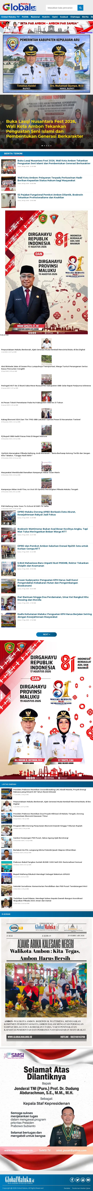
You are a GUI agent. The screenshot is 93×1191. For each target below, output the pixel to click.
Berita (85, 17)
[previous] (3, 122)
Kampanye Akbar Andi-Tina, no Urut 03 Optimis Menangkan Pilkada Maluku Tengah (39, 489)
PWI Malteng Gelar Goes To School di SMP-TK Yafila (25, 506)
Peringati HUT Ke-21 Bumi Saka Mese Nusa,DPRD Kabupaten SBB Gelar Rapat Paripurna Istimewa (46, 386)
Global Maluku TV (10, 17)
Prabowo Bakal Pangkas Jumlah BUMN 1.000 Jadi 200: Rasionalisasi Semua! (47, 862)
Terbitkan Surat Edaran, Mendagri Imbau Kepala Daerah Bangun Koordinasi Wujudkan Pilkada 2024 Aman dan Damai (47, 899)
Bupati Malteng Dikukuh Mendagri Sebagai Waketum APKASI (41, 874)
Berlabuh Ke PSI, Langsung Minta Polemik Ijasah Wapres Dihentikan (44, 850)
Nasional (35, 17)
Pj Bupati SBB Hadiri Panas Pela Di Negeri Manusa (24, 436)
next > (46, 634)
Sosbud (64, 17)
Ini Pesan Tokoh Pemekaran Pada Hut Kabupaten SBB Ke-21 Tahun (32, 403)
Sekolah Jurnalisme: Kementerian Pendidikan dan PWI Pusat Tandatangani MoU (50, 886)
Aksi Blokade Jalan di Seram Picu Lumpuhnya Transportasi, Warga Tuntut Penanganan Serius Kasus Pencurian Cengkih (44, 367)
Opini (55, 17)
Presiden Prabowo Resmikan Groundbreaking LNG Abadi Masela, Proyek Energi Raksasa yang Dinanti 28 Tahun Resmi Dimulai (49, 791)
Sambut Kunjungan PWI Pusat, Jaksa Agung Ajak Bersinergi (40, 838)
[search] (80, 8)
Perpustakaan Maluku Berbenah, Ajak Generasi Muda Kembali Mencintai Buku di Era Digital (52, 803)
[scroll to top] (87, 1187)
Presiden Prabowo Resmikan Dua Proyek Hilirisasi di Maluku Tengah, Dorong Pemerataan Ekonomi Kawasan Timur (48, 815)
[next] (90, 122)
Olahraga (75, 17)
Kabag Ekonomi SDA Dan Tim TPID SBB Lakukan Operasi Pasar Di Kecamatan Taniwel (40, 419)
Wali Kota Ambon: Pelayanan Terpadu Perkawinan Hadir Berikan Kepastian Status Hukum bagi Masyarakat (44, 129)
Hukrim (46, 17)
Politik (25, 17)
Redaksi (67, 1188)
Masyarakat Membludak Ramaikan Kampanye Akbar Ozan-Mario (30, 472)
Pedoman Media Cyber (81, 1188)
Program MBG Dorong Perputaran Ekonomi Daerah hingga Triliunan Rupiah (47, 826)
